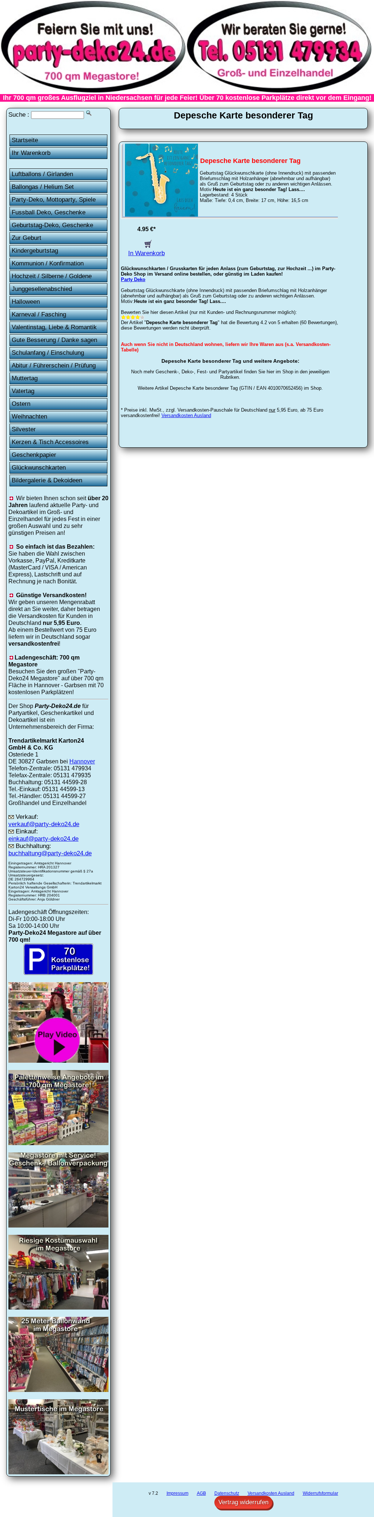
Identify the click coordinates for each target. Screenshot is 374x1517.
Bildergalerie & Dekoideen (47, 480)
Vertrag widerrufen (243, 1502)
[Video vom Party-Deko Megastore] (58, 1060)
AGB (201, 1493)
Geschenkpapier (34, 454)
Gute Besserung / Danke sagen (54, 340)
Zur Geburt (26, 237)
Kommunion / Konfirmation (48, 263)
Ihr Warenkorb (31, 152)
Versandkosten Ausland (186, 415)
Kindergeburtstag (35, 250)
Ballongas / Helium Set (43, 186)
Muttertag (25, 378)
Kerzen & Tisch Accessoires (50, 442)
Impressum (177, 1493)
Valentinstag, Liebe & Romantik (54, 327)
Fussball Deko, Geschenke (48, 212)
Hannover (82, 761)
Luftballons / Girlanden (42, 174)
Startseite (25, 140)
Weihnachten (29, 416)
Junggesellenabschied (42, 288)
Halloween (26, 301)
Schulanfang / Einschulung (48, 352)
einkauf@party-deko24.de (43, 838)
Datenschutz (226, 1493)
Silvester (24, 429)
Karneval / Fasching (39, 314)
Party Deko (133, 279)
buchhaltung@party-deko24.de (50, 853)
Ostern (21, 403)
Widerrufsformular (320, 1493)
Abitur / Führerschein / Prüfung (54, 365)
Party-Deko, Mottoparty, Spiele (54, 199)
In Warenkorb (146, 253)
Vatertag (23, 391)
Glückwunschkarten (39, 467)
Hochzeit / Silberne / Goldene (52, 276)
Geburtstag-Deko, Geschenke (52, 225)
